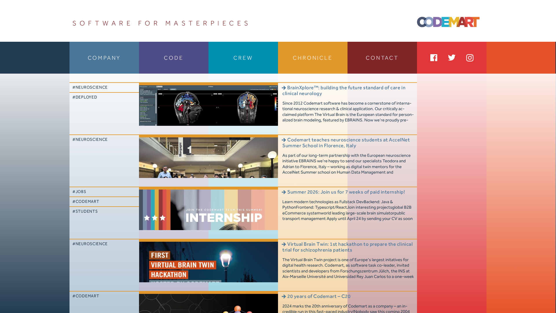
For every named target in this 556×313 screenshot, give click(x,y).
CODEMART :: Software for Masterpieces (448, 25)
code (173, 58)
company (104, 58)
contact (382, 58)
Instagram (469, 58)
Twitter (451, 58)
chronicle (312, 58)
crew (243, 58)
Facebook (433, 58)
